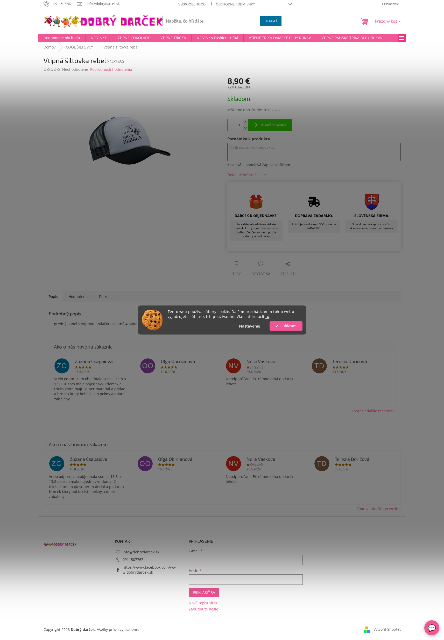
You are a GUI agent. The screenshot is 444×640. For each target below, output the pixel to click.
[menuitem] (61, 38)
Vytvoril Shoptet (387, 629)
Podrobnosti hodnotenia (111, 69)
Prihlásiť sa (204, 592)
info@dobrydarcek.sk (141, 551)
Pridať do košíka (274, 125)
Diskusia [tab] (106, 296)
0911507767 (133, 559)
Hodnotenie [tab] (78, 296)
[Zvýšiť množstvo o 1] (245, 122)
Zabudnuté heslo (203, 609)
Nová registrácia (203, 602)
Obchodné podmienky (235, 4)
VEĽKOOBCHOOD (192, 4)
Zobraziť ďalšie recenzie (372, 410)
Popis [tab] (53, 296)
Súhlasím (288, 326)
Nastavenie (249, 326)
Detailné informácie (244, 174)
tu (267, 316)
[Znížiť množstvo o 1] (245, 128)
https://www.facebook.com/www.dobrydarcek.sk (149, 570)
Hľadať (270, 21)
